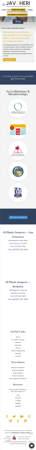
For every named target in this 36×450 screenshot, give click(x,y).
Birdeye (18, 403)
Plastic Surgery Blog (18, 351)
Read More (9, 59)
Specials (18, 353)
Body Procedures (18, 370)
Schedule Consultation (17, 14)
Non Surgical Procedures (18, 378)
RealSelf (18, 406)
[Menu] (3, 4)
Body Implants (18, 373)
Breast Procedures (18, 367)
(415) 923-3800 (18, 10)
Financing (18, 345)
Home (18, 337)
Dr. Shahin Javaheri (18, 340)
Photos (18, 348)
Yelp (18, 395)
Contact (18, 356)
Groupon (18, 398)
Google (18, 401)
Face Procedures (18, 376)
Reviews (18, 342)
